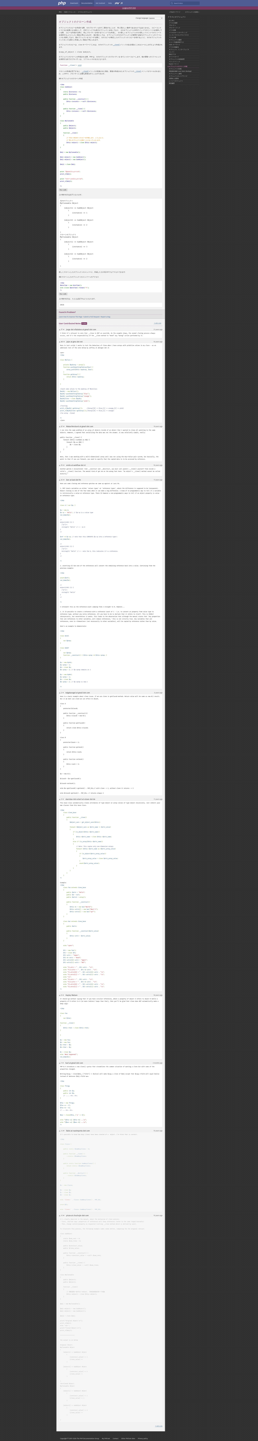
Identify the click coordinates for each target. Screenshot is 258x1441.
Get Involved (100, 3)
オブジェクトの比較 (175, 69)
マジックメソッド (174, 61)
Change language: (142, 18)
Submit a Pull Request (91, 317)
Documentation (87, 3)
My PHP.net (106, 1438)
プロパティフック (174, 28)
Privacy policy (143, 1438)
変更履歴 (172, 83)
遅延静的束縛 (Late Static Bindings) (180, 71)
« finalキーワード (174, 12)
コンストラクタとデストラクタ (179, 35)
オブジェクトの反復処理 (176, 59)
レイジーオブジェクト (176, 81)
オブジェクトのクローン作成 (178, 66)
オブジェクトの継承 (175, 40)
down (63, 329)
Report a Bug (105, 317)
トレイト (172, 52)
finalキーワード (174, 64)
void (79, 65)
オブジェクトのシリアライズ (178, 76)
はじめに (172, 20)
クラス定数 (172, 30)
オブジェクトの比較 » (192, 12)
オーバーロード (174, 57)
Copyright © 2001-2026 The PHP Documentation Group (79, 1438)
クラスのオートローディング (178, 32)
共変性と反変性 (174, 78)
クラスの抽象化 (174, 47)
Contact (115, 1438)
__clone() (116, 45)
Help (110, 3)
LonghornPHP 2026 (129, 8)
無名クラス (172, 54)
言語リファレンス (69, 12)
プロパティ (172, 25)
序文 (60, 12)
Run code (63, 190)
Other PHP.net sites (128, 1438)
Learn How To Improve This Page (70, 317)
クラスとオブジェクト (85, 12)
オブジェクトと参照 (175, 74)
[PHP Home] (62, 3)
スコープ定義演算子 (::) (176, 42)
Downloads (74, 3)
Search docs (178, 3)
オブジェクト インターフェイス (179, 49)
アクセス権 (172, 37)
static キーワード (174, 45)
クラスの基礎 (173, 23)
